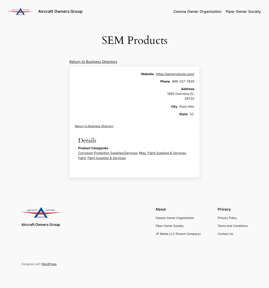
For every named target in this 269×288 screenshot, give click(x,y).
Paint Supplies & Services (106, 158)
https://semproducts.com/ (175, 74)
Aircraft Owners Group (60, 11)
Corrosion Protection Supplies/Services (107, 153)
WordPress (49, 264)
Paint (82, 158)
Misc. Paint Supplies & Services (162, 153)
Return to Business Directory (93, 62)
